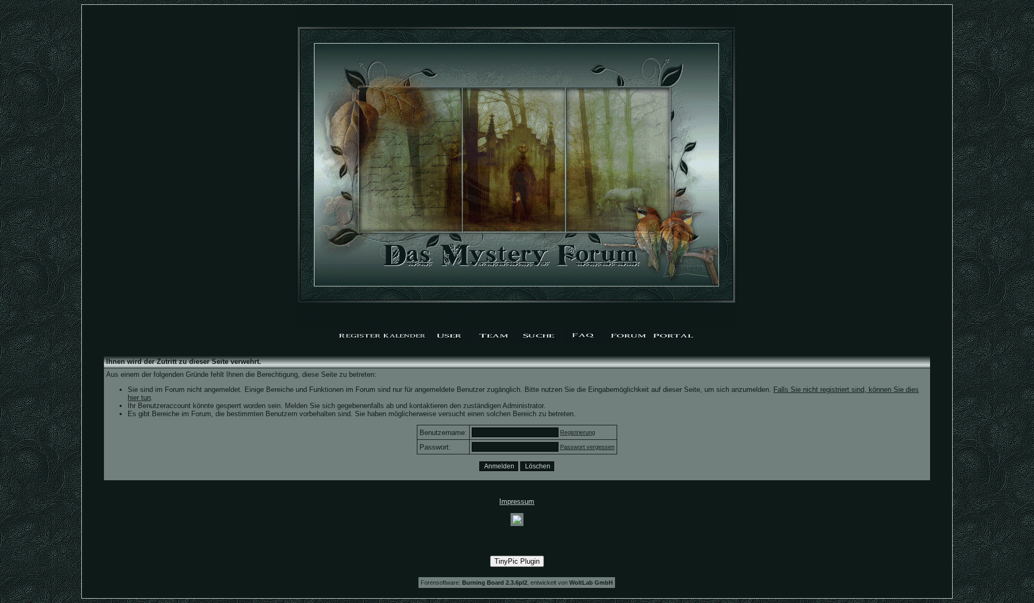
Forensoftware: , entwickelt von (517, 582)
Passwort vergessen (587, 447)
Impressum (516, 501)
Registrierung (577, 432)
